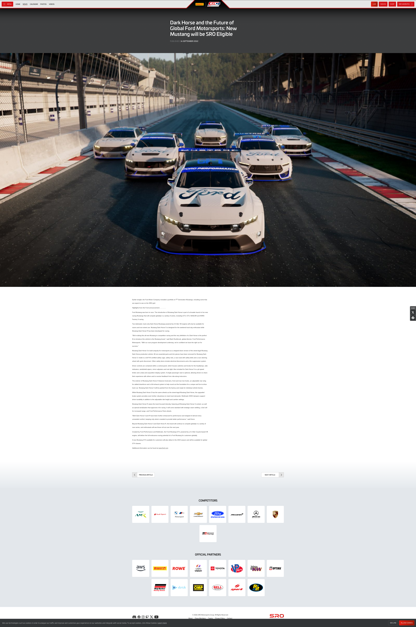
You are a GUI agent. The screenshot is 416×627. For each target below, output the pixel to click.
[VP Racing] (236, 568)
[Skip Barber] (160, 587)
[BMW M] (179, 514)
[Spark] (236, 587)
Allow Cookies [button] (407, 623)
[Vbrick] (179, 587)
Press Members (200, 618)
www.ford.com (163, 448)
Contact (229, 618)
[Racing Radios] (256, 587)
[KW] (256, 568)
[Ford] (217, 514)
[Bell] (217, 587)
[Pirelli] (160, 568)
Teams (210, 618)
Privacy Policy (220, 618)
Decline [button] (393, 623)
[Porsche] (275, 514)
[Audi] (160, 514)
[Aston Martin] (140, 514)
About (190, 618)
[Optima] (275, 568)
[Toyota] (208, 533)
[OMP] (198, 587)
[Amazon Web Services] (140, 568)
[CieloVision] (198, 568)
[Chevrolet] (198, 514)
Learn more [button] (162, 623)
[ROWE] (179, 568)
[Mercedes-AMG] (256, 514)
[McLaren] (236, 514)
